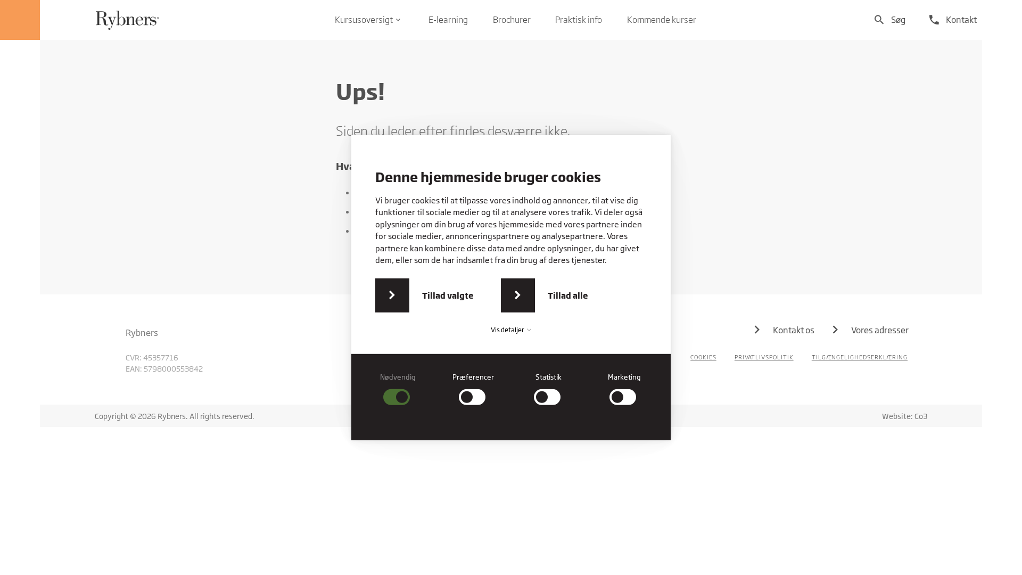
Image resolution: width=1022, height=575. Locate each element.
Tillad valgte (448, 295)
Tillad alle (568, 295)
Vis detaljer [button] (508, 330)
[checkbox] (398, 389)
